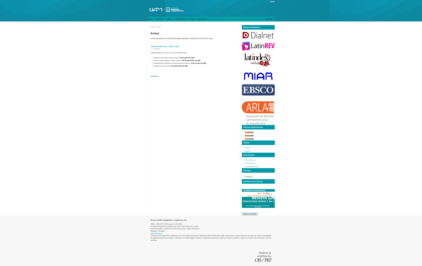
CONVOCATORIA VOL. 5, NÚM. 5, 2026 (165, 46)
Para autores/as (250, 163)
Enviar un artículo (249, 214)
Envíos (191, 19)
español (248, 151)
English (247, 148)
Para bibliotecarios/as (252, 167)
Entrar (272, 2)
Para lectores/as (250, 160)
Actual (149, 19)
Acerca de (202, 19)
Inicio (152, 27)
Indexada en (180, 19)
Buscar (270, 19)
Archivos (159, 19)
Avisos (169, 19)
